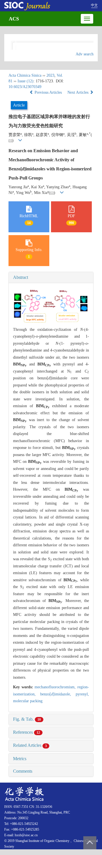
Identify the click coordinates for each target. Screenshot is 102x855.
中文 (94, 5)
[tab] (51, 277)
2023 (50, 75)
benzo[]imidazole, (58, 694)
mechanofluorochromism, (56, 687)
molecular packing (27, 701)
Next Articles (78, 92)
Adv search (85, 54)
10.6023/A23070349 (24, 87)
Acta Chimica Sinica (24, 75)
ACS (14, 19)
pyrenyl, (82, 694)
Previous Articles (48, 92)
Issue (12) (25, 81)
